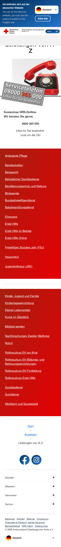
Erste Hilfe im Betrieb (18, 231)
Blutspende (12, 193)
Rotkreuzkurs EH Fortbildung (23, 371)
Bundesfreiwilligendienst (20, 200)
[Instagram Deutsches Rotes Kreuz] (36, 460)
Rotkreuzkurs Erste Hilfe (20, 378)
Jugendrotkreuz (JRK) (18, 266)
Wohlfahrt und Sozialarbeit (21, 404)
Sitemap (30, 518)
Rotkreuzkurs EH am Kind (21, 352)
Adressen (10, 518)
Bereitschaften (14, 165)
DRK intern (27, 526)
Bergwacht (11, 172)
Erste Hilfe (11, 224)
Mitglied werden (15, 326)
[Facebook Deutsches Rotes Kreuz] (25, 460)
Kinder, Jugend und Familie (22, 296)
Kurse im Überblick (17, 317)
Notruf (9, 343)
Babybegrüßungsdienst (19, 207)
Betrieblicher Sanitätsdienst (22, 179)
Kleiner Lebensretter (17, 310)
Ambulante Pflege (16, 156)
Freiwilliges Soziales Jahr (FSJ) (24, 247)
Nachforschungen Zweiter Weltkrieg (27, 336)
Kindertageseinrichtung (19, 303)
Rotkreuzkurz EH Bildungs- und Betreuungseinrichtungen (24, 361)
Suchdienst (12, 394)
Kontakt (21, 518)
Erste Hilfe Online (16, 238)
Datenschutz (41, 526)
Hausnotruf (12, 257)
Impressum (42, 518)
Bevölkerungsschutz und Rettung (25, 186)
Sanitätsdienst (14, 387)
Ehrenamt (11, 217)
